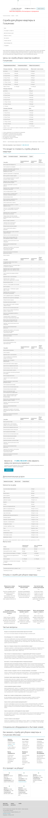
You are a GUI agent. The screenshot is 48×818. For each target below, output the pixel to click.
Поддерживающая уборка (10, 65)
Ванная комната (23, 156)
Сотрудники (6, 45)
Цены (5, 28)
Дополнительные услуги (9, 33)
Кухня (5, 156)
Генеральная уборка (6, 15)
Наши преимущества (8, 43)
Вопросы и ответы (7, 35)
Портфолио (5, 805)
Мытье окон (17, 481)
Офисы (12, 803)
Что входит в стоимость (9, 30)
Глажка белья (26, 481)
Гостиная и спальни (13, 156)
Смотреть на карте (7, 813)
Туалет (31, 156)
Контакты (13, 805)
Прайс (20, 803)
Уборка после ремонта (34, 65)
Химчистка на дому (8, 481)
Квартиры (5, 803)
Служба (16, 15)
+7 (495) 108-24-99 (25, 145)
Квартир (12, 15)
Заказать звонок (41, 8)
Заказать (9, 470)
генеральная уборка (22, 781)
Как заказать (6, 38)
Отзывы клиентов (7, 40)
